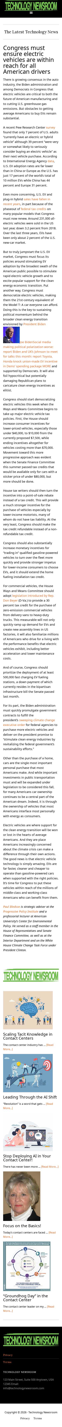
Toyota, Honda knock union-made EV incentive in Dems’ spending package (30, 361)
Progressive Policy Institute (20, 911)
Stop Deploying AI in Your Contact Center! (27, 1158)
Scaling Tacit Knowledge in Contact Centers (27, 1036)
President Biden (34, 324)
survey (50, 127)
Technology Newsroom (31, 5)
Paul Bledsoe (11, 907)
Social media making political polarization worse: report (28, 347)
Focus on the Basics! (22, 1225)
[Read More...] (50, 1166)
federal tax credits (33, 209)
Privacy (7, 1355)
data (51, 161)
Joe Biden (26, 342)
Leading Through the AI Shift (30, 1097)
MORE (46, 366)
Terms (7, 1362)
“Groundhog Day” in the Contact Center (25, 1297)
